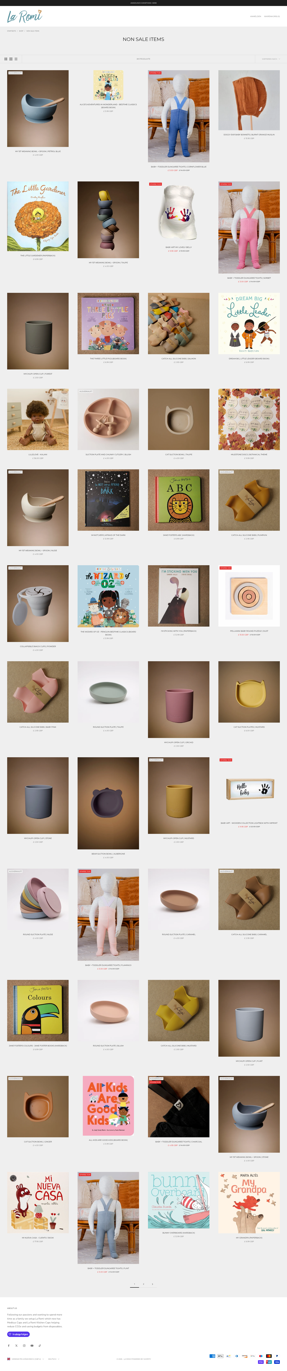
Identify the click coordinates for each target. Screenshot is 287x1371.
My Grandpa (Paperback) (249, 1238)
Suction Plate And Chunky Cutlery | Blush (108, 454)
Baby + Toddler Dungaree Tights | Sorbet (249, 278)
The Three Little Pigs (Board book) (108, 358)
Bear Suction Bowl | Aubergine (108, 854)
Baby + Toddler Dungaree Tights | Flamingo (108, 965)
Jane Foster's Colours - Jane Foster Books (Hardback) (38, 1046)
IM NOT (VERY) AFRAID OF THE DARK (108, 535)
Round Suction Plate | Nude (38, 934)
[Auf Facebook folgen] (8, 1345)
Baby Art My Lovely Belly (179, 247)
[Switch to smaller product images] (11, 59)
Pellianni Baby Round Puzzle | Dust (249, 631)
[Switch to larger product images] (5, 59)
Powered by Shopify (141, 1359)
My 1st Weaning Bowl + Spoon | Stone (249, 1157)
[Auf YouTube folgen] (31, 1345)
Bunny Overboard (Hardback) (178, 1233)
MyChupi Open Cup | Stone (38, 838)
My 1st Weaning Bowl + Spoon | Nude (38, 550)
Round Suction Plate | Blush (108, 1046)
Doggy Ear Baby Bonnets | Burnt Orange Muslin (249, 135)
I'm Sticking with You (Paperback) (178, 631)
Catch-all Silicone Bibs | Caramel (249, 934)
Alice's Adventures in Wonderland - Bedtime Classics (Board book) (108, 106)
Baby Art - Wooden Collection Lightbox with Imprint (249, 823)
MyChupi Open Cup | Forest (38, 374)
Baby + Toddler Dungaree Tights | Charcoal (178, 1142)
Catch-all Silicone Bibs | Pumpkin (249, 535)
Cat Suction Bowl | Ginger (38, 1142)
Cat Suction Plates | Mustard (249, 727)
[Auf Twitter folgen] (16, 1345)
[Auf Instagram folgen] (24, 1345)
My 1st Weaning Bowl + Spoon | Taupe (108, 262)
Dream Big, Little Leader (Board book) (249, 358)
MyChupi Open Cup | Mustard (178, 838)
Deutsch (52, 1359)
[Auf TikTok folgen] (39, 1345)
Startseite (11, 31)
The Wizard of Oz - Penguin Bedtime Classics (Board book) (108, 633)
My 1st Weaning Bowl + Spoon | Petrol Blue (38, 151)
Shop (21, 31)
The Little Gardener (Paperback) (37, 255)
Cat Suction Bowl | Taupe (178, 454)
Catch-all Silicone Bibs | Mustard (179, 1046)
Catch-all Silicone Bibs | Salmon (179, 358)
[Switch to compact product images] (16, 59)
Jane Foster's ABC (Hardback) (178, 535)
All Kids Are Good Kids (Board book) (108, 1140)
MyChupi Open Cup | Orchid (178, 742)
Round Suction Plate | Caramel (179, 934)
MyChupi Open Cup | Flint (249, 1061)
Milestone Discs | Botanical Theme (249, 454)
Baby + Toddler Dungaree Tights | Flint (108, 1268)
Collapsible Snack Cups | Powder (38, 646)
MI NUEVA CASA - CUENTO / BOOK (38, 1238)
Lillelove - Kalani (38, 454)
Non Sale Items (32, 31)
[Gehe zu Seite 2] (152, 1284)
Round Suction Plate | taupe (108, 727)
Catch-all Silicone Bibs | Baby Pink (38, 727)
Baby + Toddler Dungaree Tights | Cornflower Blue (178, 167)
